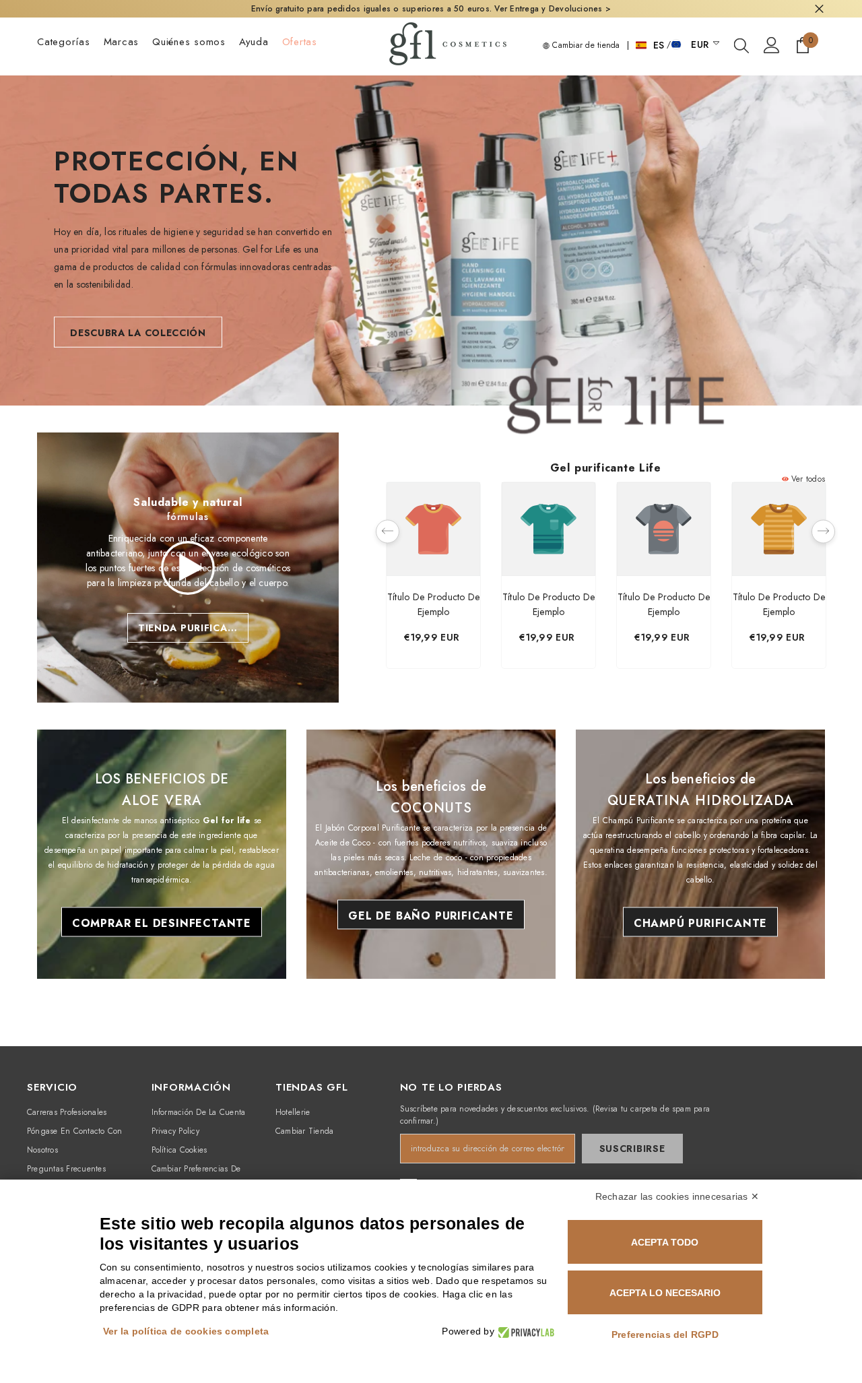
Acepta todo (664, 1242)
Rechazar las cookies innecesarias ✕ (677, 1196)
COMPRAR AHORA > (659, 9)
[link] (188, 567)
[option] (433, 579)
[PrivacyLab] (524, 1331)
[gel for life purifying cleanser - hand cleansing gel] (615, 417)
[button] (387, 532)
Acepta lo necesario (665, 1292)
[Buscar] (741, 45)
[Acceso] (771, 45)
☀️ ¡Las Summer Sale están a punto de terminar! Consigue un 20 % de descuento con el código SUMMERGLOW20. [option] (431, 9)
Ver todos (807, 479)
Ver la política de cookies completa (186, 1331)
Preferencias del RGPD (665, 1334)
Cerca (819, 9)
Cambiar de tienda (585, 45)
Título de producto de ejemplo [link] (433, 604)
